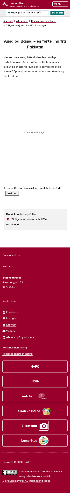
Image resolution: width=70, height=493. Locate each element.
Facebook (12, 312)
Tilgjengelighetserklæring (17, 353)
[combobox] (37, 12)
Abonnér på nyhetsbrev (20, 337)
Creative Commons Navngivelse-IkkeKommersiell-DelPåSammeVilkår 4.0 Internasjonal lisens (32, 476)
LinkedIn (11, 324)
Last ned (12, 193)
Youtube (11, 331)
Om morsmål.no (11, 255)
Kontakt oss (9, 301)
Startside (8, 21)
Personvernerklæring (14, 347)
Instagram (12, 318)
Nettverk (7, 266)
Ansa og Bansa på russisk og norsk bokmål (29, 188)
